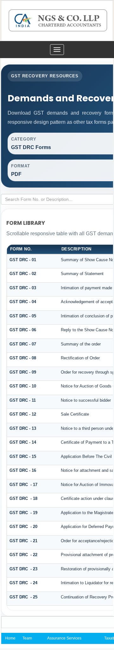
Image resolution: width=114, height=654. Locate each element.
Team (27, 638)
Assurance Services (64, 638)
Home (10, 638)
